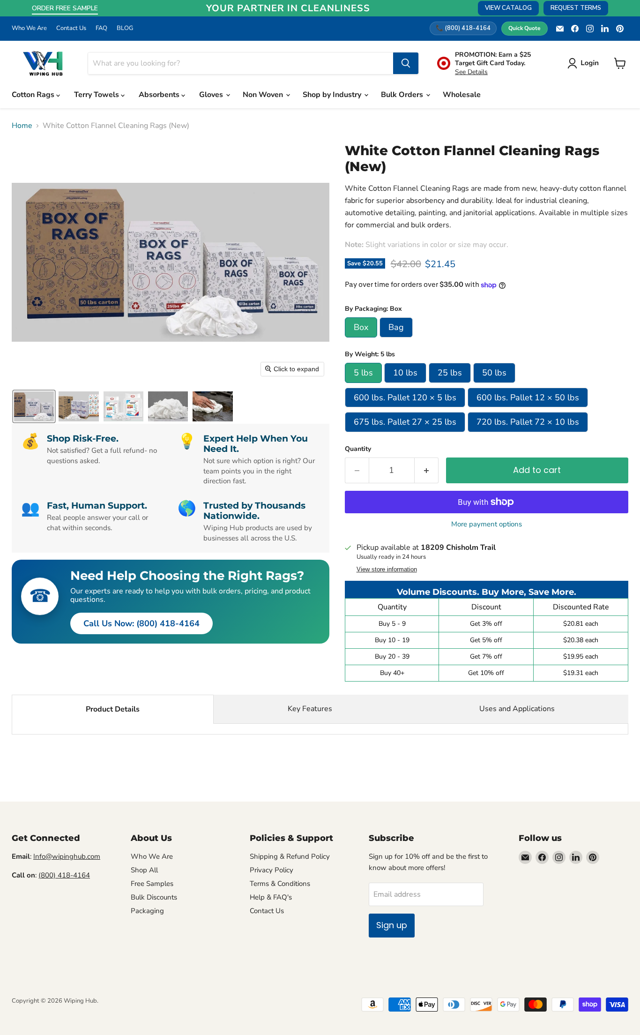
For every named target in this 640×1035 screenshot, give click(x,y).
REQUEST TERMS (576, 8)
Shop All (144, 870)
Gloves (212, 95)
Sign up (391, 925)
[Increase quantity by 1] (427, 470)
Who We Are (29, 28)
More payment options (486, 524)
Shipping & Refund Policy (290, 856)
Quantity (358, 449)
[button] (585, 63)
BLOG (125, 28)
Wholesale (462, 95)
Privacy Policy (271, 870)
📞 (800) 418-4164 (463, 28)
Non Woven (264, 95)
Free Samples (152, 883)
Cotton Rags (34, 95)
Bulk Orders (403, 95)
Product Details (113, 709)
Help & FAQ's (271, 897)
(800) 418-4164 (64, 875)
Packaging (147, 910)
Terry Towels (97, 95)
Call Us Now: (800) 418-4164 (141, 623)
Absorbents (160, 95)
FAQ (101, 28)
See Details (471, 72)
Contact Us (71, 28)
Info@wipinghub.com (66, 856)
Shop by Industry (333, 95)
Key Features (310, 709)
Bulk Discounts (154, 897)
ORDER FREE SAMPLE (65, 8)
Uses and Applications (517, 709)
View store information (387, 569)
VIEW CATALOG (508, 8)
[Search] (405, 63)
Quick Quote (524, 28)
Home (22, 125)
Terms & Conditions (280, 883)
